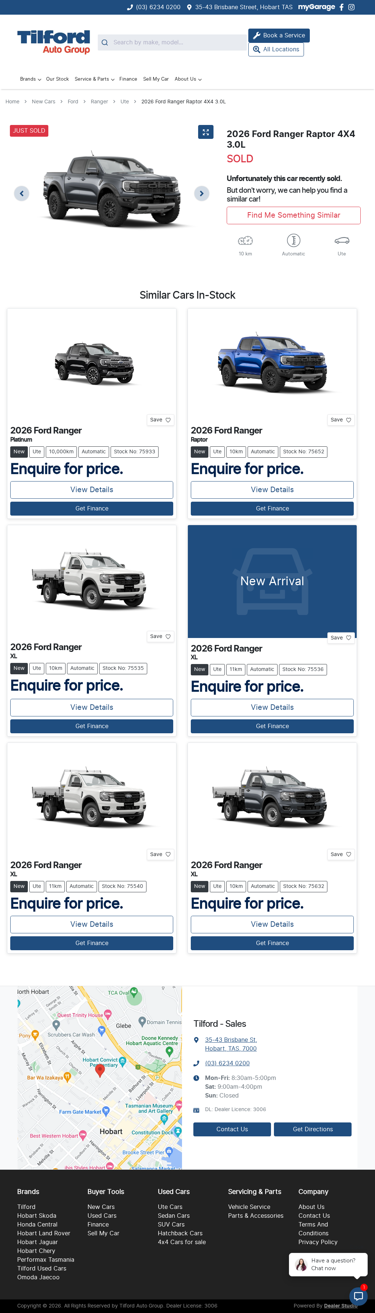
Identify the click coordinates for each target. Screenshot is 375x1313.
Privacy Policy (318, 1242)
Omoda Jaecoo (38, 1277)
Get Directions (313, 1129)
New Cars (43, 101)
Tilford (26, 1207)
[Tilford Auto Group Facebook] (343, 7)
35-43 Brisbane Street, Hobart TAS (244, 7)
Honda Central (37, 1225)
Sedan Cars (174, 1216)
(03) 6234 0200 (158, 7)
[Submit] (106, 42)
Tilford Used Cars (41, 1269)
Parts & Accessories (255, 1216)
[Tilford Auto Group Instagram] (353, 7)
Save (156, 420)
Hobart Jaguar (37, 1242)
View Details (91, 490)
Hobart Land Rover (43, 1233)
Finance (128, 79)
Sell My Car (156, 79)
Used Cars (102, 1216)
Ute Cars (170, 1207)
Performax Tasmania (45, 1260)
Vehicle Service (249, 1207)
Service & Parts (92, 79)
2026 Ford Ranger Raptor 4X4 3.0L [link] (183, 101)
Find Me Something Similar (293, 215)
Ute (124, 101)
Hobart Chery (36, 1251)
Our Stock (57, 79)
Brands (28, 79)
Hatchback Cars (180, 1233)
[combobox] (172, 42)
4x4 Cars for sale (182, 1242)
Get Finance (91, 509)
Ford (73, 101)
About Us (185, 79)
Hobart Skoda (36, 1216)
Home (12, 101)
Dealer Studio (341, 1306)
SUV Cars (171, 1225)
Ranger (99, 101)
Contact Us (232, 1129)
